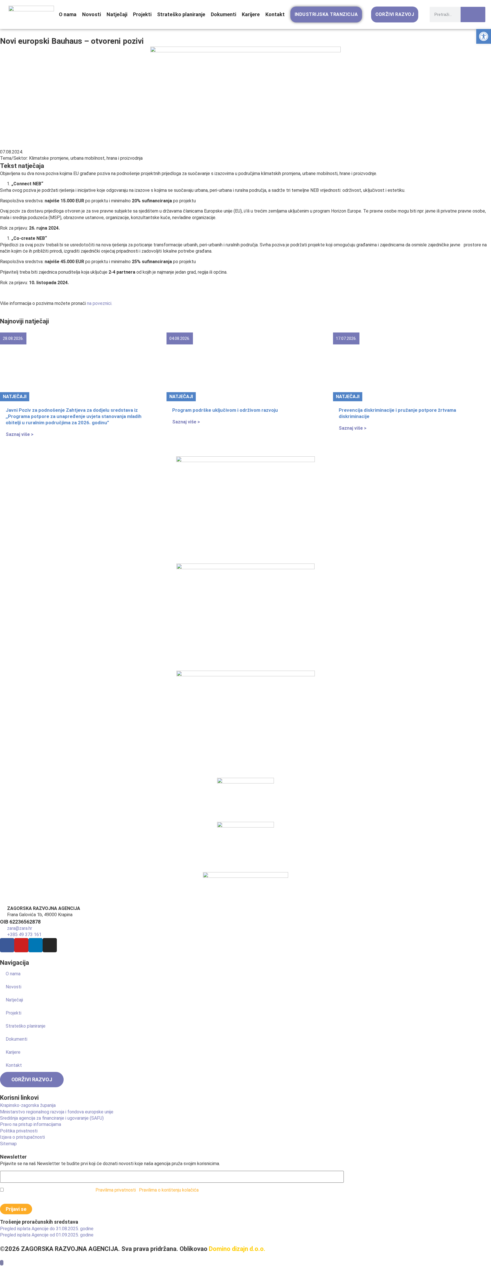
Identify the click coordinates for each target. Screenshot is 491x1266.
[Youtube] (21, 945)
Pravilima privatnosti (115, 1190)
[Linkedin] (35, 945)
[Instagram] (50, 945)
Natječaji (117, 14)
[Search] (473, 14)
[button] (483, 36)
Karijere (251, 14)
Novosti (91, 14)
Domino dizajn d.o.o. (237, 1248)
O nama (67, 14)
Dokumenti (223, 14)
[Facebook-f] (7, 945)
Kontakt (275, 14)
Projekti (142, 14)
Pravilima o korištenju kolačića (169, 1190)
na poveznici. (99, 303)
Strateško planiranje (181, 14)
